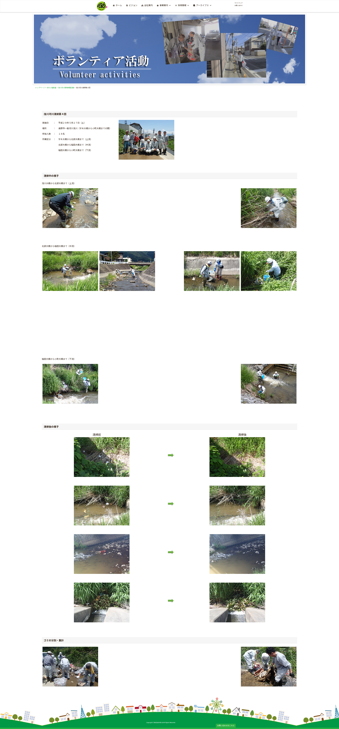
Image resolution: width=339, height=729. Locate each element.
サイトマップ (238, 3)
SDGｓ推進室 (51, 88)
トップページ (40, 88)
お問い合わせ (238, 5)
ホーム (119, 5)
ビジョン (133, 5)
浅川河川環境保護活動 (66, 88)
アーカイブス (202, 5)
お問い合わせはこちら (225, 726)
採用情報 (182, 5)
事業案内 (164, 5)
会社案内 (148, 5)
